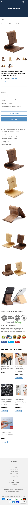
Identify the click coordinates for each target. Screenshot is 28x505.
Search (14, 464)
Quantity (3, 92)
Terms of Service (14, 469)
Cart (25, 2)
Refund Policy (14, 473)
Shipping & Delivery (14, 467)
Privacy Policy (14, 471)
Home (2, 19)
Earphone (14, 484)
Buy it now (14, 119)
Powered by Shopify (19, 496)
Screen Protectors (14, 480)
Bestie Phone (14, 8)
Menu (4, 2)
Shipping (3, 81)
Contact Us (14, 466)
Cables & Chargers (14, 482)
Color (2, 85)
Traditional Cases (14, 479)
